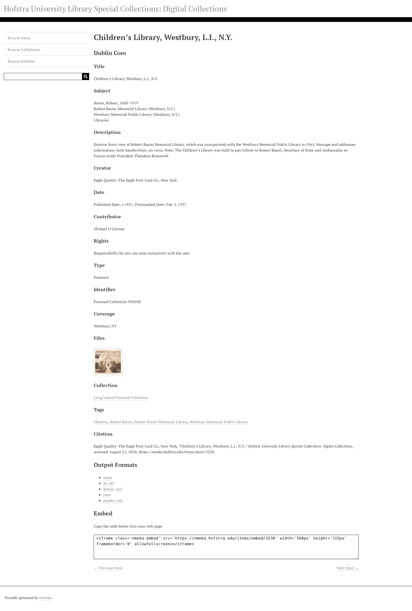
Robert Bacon (121, 421)
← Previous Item (108, 567)
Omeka (46, 597)
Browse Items (19, 38)
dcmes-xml (112, 489)
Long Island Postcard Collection (121, 397)
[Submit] (85, 76)
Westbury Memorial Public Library (219, 421)
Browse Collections (24, 49)
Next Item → (348, 567)
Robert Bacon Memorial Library (161, 421)
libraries (101, 421)
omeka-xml (113, 500)
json (107, 494)
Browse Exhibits (21, 61)
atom (107, 477)
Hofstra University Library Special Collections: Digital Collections (115, 9)
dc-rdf (108, 483)
